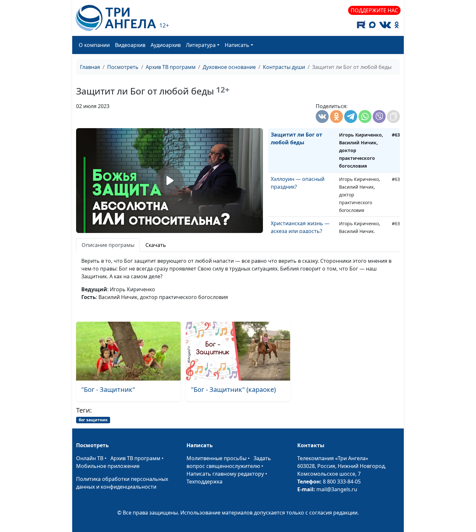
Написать (237, 45)
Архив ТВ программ (171, 67)
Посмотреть (123, 67)
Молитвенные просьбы (216, 458)
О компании (94, 45)
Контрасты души (284, 67)
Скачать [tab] (155, 245)
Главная (90, 67)
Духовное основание (229, 67)
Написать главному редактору (225, 473)
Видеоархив (130, 45)
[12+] (115, 18)
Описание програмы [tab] (108, 245)
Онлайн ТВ (89, 458)
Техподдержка (204, 481)
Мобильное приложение (108, 466)
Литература (201, 45)
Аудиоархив (166, 45)
